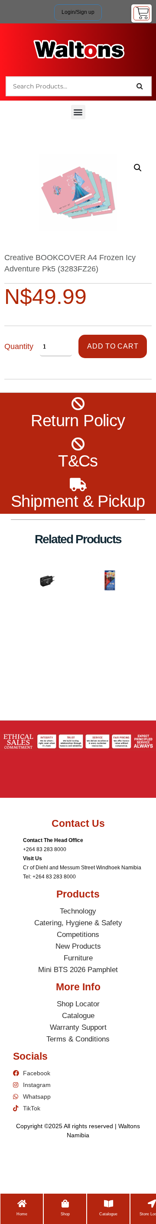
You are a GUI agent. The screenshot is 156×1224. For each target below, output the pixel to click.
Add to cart (112, 346)
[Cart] (141, 13)
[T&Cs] (78, 444)
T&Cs (78, 461)
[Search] (140, 86)
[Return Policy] (78, 404)
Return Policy (78, 420)
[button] (78, 112)
